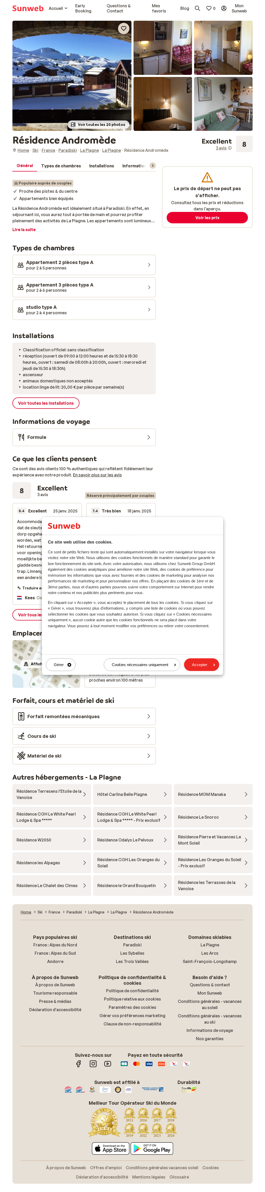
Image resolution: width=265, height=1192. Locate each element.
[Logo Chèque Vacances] (174, 1066)
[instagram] (93, 1066)
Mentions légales (148, 1177)
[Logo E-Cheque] (186, 1066)
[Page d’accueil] (27, 8)
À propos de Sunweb (55, 984)
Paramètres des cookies (132, 1007)
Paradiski (132, 944)
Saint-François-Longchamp (210, 961)
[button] (71, 76)
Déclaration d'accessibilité (55, 1009)
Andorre (55, 961)
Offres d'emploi (106, 1167)
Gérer (59, 664)
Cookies (210, 1167)
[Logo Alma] (161, 1066)
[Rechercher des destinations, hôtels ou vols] (197, 8)
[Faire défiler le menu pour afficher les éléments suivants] (153, 165)
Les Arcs (209, 953)
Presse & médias (55, 1001)
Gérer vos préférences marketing (132, 1015)
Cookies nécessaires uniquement (140, 664)
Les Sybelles (132, 953)
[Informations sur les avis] (230, 148)
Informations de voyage (210, 1030)
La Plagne (210, 944)
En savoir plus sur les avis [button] (97, 474)
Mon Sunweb (209, 993)
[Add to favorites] (123, 28)
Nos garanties (210, 1038)
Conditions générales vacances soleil (162, 1167)
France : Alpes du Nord (55, 944)
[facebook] (79, 1066)
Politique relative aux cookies (132, 999)
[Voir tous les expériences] (227, 144)
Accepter (199, 664)
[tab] (24, 166)
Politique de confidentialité (132, 990)
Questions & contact (210, 984)
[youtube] (108, 1066)
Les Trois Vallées (132, 961)
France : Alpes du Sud (55, 953)
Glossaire (179, 1177)
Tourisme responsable (55, 993)
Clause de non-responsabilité (132, 1023)
